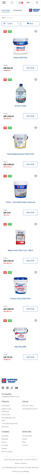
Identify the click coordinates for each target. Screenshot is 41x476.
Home (3, 18)
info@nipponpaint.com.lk (10, 397)
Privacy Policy (31, 460)
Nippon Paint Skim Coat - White (20, 250)
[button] (36, 31)
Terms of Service (21, 463)
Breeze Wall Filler (20, 58)
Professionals (17, 10)
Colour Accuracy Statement (13, 460)
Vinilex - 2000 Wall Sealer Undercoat (20, 202)
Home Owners (6, 10)
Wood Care (6, 415)
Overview (5, 436)
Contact (25, 445)
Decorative (6, 406)
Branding (5, 439)
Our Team (5, 445)
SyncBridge (25, 471)
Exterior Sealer (20, 106)
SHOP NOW (30, 68)
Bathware (5, 427)
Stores (24, 439)
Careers (4, 448)
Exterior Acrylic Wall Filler (20, 299)
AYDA (24, 442)
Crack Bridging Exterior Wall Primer (20, 154)
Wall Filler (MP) (20, 347)
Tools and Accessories (10, 424)
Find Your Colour (28, 406)
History (4, 442)
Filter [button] (31, 24)
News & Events (7, 452)
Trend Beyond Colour (29, 409)
